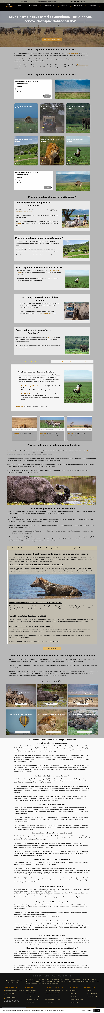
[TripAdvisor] (4, 1001)
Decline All (89, 1010)
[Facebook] (75, 1)
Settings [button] (83, 1010)
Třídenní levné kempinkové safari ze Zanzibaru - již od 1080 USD (35, 603)
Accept (97, 1010)
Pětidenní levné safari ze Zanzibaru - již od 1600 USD (31, 627)
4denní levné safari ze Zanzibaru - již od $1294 (28, 616)
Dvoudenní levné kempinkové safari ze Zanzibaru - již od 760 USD (36, 565)
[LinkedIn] (81, 1)
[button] (32, 6)
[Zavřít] (102, 1010)
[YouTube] (84, 1)
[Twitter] (78, 1)
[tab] (30, 361)
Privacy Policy (60, 1010)
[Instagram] (72, 1)
